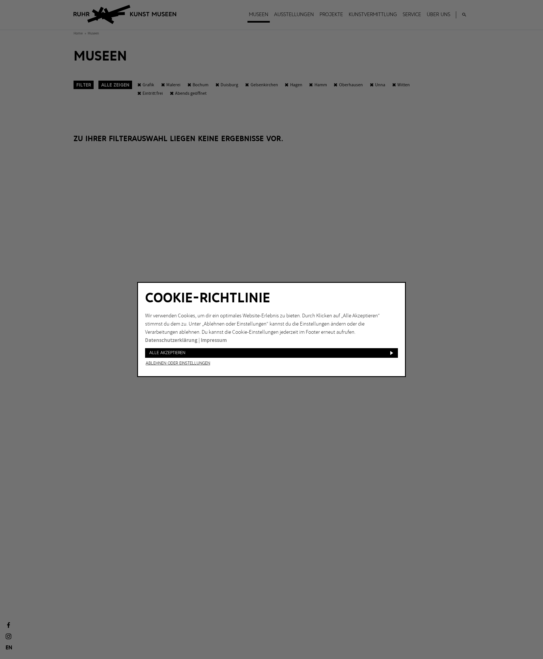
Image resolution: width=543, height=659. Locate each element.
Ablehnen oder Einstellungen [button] (178, 363)
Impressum (214, 340)
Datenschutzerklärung (171, 340)
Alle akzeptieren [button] (167, 353)
